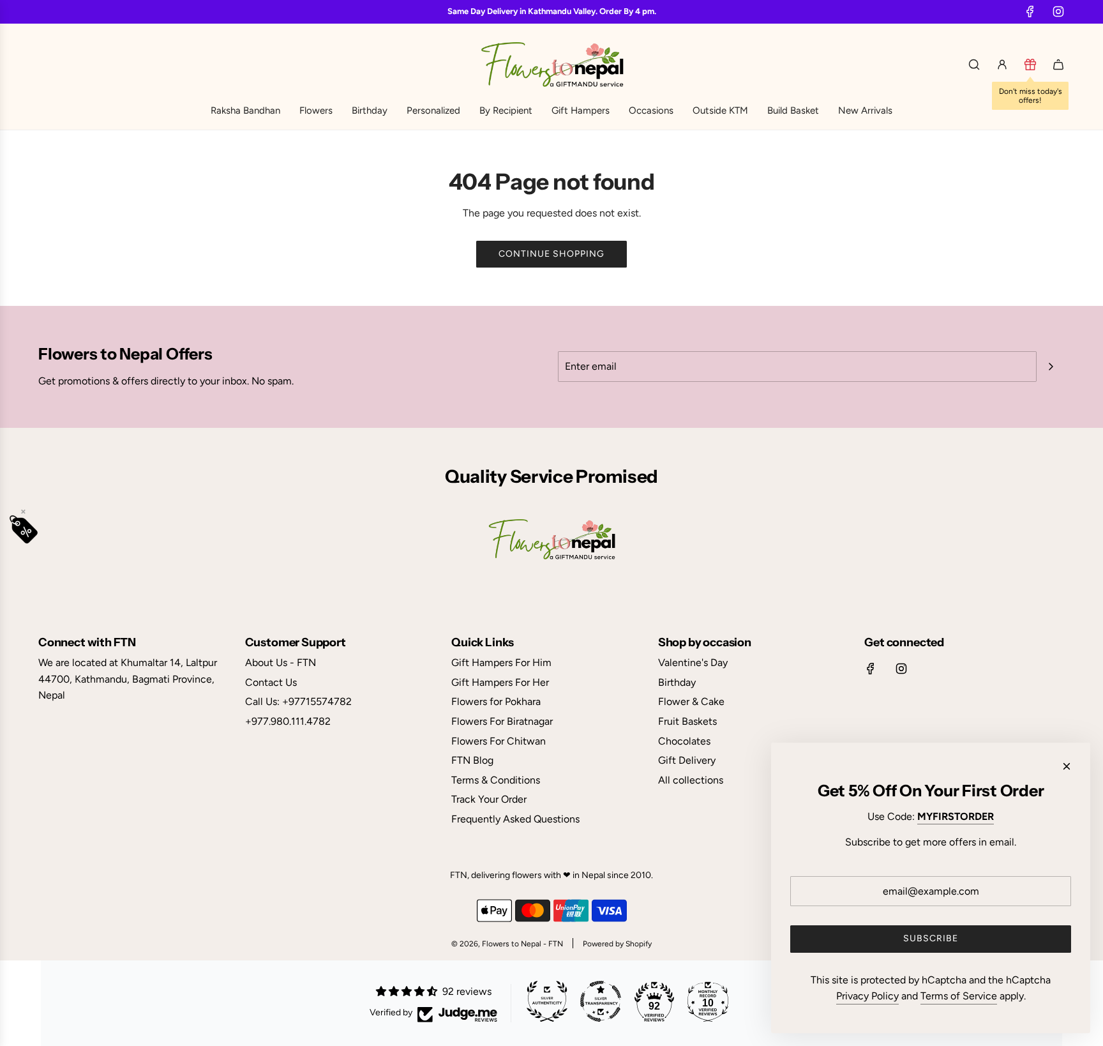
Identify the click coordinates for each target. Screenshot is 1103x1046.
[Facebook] (1030, 11)
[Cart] (1058, 64)
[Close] (1067, 766)
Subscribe (930, 938)
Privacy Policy (867, 996)
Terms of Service (958, 996)
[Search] (974, 64)
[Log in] (1002, 64)
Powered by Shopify (617, 943)
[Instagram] (1058, 11)
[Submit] (1051, 366)
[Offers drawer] (1030, 64)
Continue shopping (551, 253)
